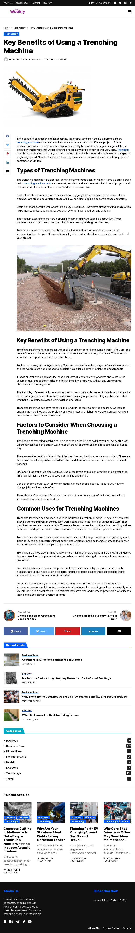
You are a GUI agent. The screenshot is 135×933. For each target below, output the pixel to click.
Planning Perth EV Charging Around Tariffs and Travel (84, 834)
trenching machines (28, 142)
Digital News (68, 751)
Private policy (111, 928)
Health (68, 762)
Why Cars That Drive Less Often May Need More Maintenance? (117, 834)
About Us (93, 928)
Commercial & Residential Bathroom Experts (52, 659)
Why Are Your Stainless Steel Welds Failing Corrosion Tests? (51, 834)
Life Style (68, 767)
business (68, 740)
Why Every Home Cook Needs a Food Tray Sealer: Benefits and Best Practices (74, 696)
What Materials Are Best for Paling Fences (50, 715)
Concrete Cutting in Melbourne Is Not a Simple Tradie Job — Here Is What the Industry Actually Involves (17, 840)
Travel (68, 778)
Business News (68, 746)
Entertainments (68, 756)
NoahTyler (15, 59)
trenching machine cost (37, 183)
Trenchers (123, 149)
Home (6, 27)
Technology (20, 27)
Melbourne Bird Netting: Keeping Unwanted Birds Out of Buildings (66, 678)
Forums (127, 928)
